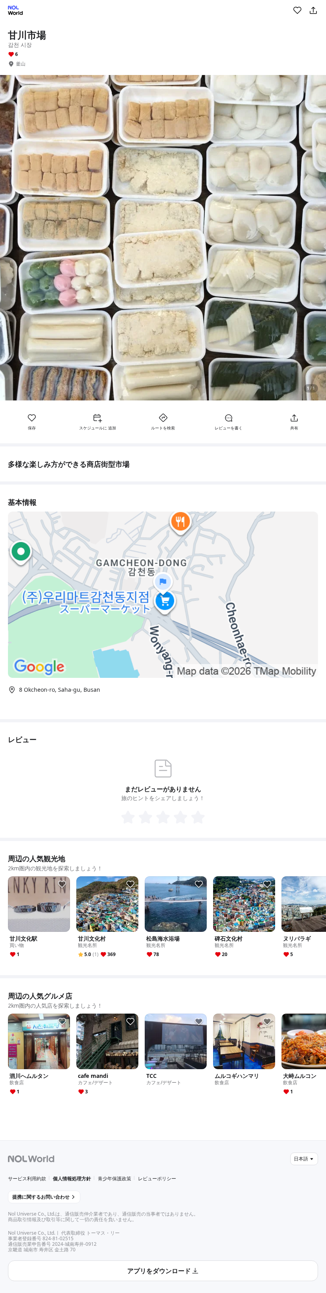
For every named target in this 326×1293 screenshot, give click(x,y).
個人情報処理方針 (72, 1178)
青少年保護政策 (114, 1178)
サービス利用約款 (27, 1178)
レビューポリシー (157, 1178)
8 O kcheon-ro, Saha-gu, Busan (59, 689)
